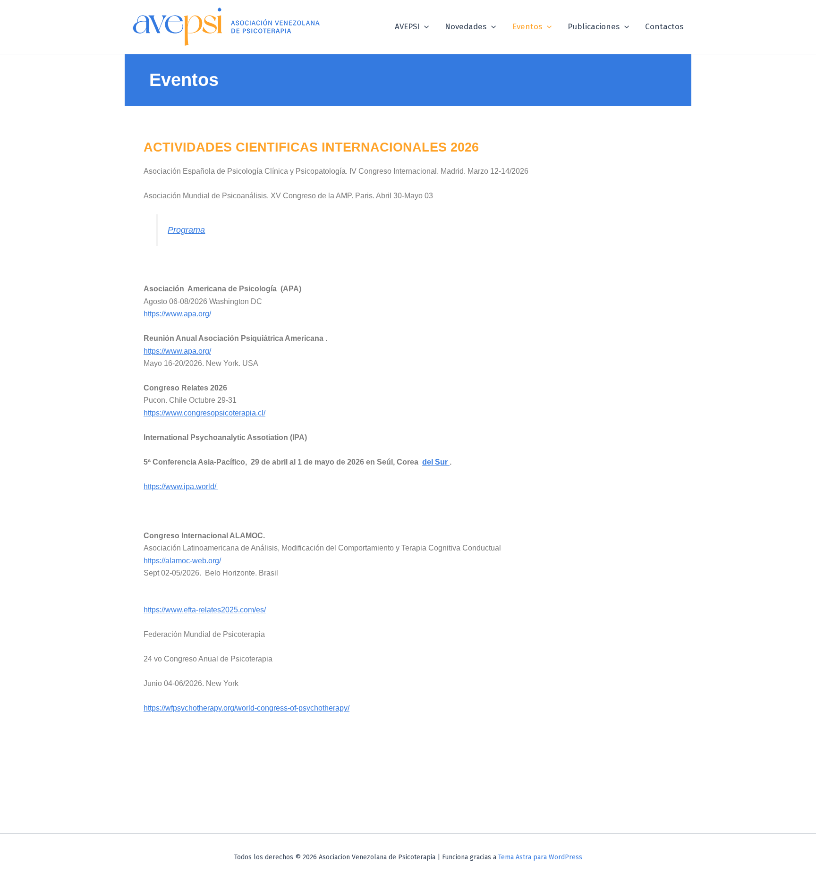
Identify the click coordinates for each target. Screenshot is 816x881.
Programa (186, 230)
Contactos (664, 27)
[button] (424, 27)
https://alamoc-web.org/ (182, 561)
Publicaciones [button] (594, 27)
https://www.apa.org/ (177, 314)
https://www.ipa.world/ (181, 487)
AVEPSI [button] (407, 27)
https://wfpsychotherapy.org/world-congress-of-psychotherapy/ (246, 708)
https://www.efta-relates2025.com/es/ (205, 610)
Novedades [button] (465, 27)
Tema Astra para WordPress (540, 857)
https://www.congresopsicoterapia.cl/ (204, 413)
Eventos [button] (527, 27)
